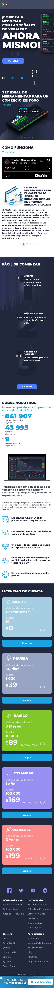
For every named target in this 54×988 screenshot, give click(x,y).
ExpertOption (10, 966)
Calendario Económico (39, 909)
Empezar (27, 386)
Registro (27, 643)
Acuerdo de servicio (13, 904)
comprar (27, 700)
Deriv (5, 938)
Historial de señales (38, 904)
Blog (30, 952)
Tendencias (34, 918)
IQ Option (8, 961)
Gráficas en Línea (36, 913)
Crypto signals (35, 923)
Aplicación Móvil (36, 947)
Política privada (11, 909)
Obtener (13, 61)
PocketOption (10, 943)
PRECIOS (32, 957)
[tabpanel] (27, 117)
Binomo (7, 957)
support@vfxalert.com (39, 943)
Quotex (6, 947)
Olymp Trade (9, 952)
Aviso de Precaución (13, 913)
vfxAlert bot (34, 938)
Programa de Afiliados (39, 961)
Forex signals (34, 927)
